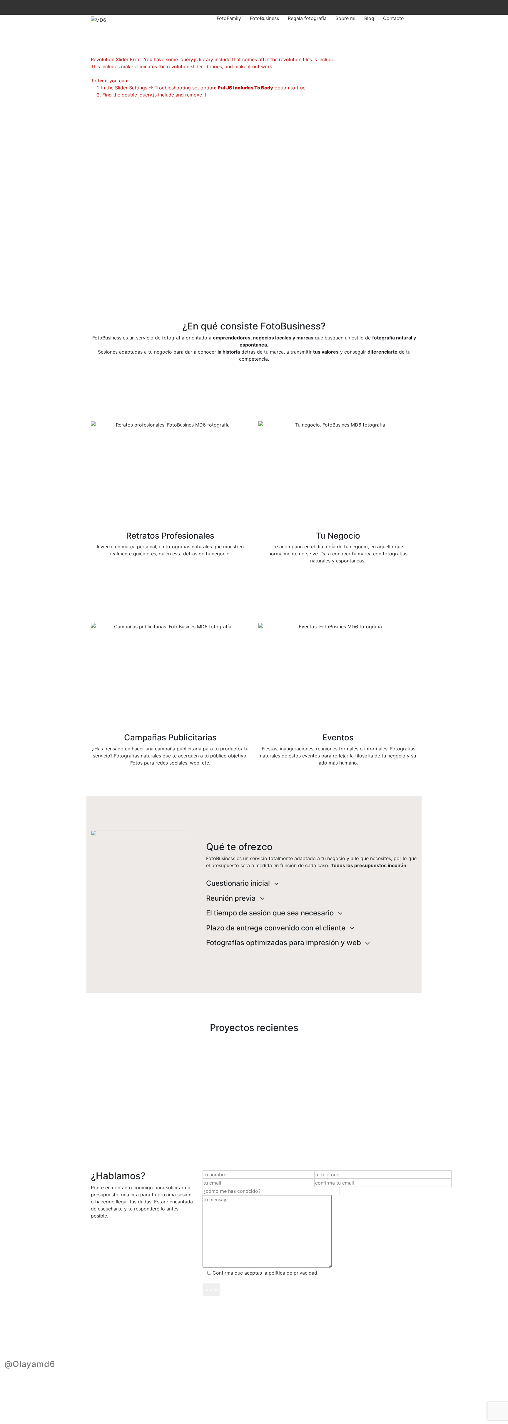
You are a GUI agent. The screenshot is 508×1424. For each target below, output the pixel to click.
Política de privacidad (115, 1397)
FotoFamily (229, 18)
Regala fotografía (307, 18)
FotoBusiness (264, 18)
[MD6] (98, 20)
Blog (369, 18)
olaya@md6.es (194, 1397)
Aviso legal (159, 1397)
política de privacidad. (293, 1273)
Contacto (393, 18)
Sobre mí (345, 18)
